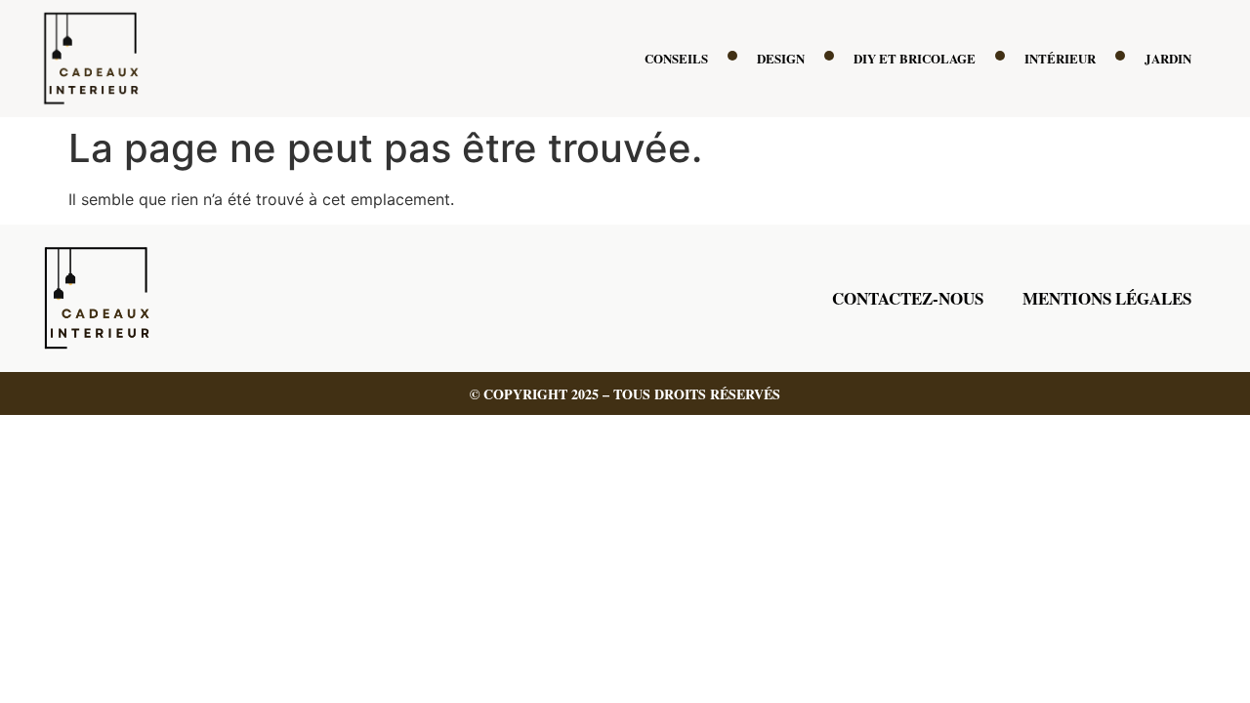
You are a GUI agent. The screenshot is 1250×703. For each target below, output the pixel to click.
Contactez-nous (907, 298)
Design (781, 58)
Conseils (676, 58)
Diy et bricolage (915, 58)
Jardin (1168, 58)
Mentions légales (1106, 298)
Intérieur (1060, 58)
